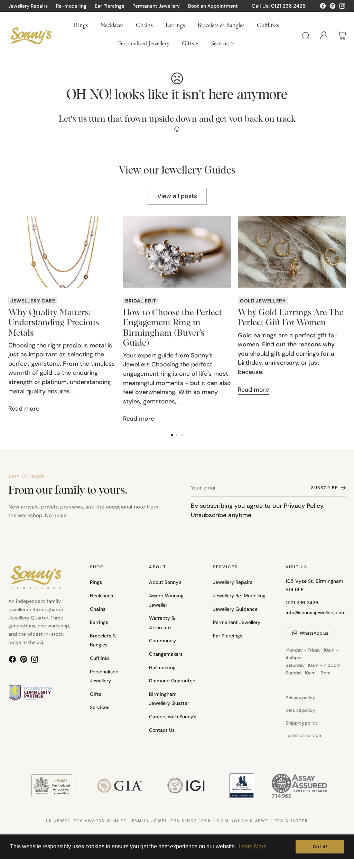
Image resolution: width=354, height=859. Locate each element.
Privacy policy (300, 698)
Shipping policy (302, 723)
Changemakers (166, 654)
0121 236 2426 (302, 602)
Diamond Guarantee (172, 681)
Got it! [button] (320, 846)
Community (162, 640)
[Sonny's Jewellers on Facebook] (322, 7)
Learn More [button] (253, 846)
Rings (96, 582)
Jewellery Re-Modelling (239, 595)
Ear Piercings (227, 636)
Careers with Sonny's (172, 716)
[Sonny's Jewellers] (30, 36)
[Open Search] (306, 35)
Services (99, 707)
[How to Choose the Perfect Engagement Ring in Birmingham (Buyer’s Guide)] (177, 252)
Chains (97, 609)
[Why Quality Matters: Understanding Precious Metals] (62, 252)
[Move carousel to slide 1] (172, 435)
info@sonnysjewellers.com (316, 612)
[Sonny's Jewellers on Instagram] (342, 7)
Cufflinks (100, 658)
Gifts (95, 694)
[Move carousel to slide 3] (182, 435)
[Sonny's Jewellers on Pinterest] (332, 7)
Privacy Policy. (304, 506)
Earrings (99, 622)
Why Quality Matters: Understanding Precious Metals (53, 322)
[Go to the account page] (323, 35)
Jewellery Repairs (232, 582)
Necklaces (101, 595)
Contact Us (162, 730)
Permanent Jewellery (236, 622)
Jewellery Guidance (235, 609)
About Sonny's (165, 582)
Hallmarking (162, 667)
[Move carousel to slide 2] (177, 435)
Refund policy (300, 710)
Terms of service (303, 735)
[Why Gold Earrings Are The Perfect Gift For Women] (292, 252)
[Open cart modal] (341, 35)
